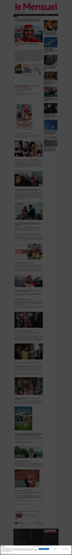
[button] (70, 546)
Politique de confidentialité (10, 553)
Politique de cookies (4, 553)
